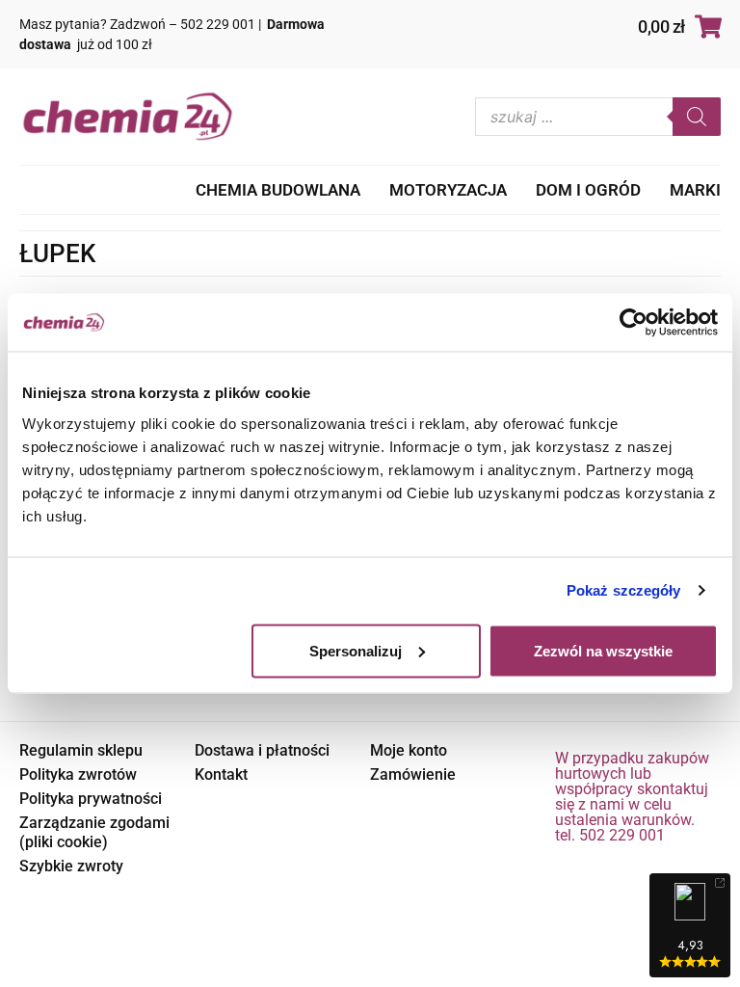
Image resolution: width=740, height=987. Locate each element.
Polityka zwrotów (78, 774)
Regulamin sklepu (81, 750)
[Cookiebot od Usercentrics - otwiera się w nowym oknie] (633, 322)
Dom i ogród (588, 190)
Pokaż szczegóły (624, 590)
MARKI (695, 190)
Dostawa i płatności (262, 750)
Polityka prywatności (90, 798)
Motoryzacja (448, 190)
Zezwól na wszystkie (603, 650)
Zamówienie (413, 774)
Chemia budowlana (278, 190)
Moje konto (408, 750)
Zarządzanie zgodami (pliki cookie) (94, 832)
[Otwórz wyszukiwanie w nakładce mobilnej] (598, 116)
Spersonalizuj (355, 650)
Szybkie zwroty (71, 866)
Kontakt (221, 774)
